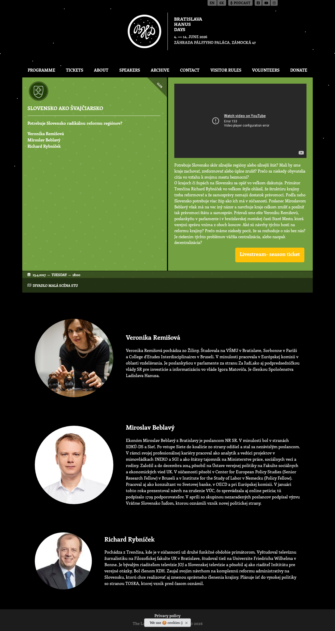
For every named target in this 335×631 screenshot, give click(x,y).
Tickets (74, 70)
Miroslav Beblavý (43, 140)
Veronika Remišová (45, 133)
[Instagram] (274, 3)
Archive (160, 70)
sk (221, 3)
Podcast (241, 3)
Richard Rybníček (44, 146)
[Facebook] (258, 3)
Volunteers (266, 70)
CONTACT (189, 70)
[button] (269, 255)
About (101, 70)
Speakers (129, 70)
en (212, 3)
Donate (298, 70)
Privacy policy (167, 616)
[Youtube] (266, 3)
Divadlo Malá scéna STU (55, 285)
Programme (41, 70)
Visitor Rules (225, 70)
